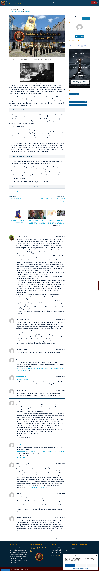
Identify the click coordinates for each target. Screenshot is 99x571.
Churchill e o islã (27, 11)
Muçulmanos (18, 191)
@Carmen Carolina (22, 380)
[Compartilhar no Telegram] (78, 45)
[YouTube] (42, 548)
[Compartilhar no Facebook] (70, 45)
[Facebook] (31, 548)
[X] (40, 548)
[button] (96, 555)
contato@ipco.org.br (61, 555)
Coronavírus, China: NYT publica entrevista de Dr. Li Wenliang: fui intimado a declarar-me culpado (56, 222)
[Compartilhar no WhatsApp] (82, 45)
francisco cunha (21, 376)
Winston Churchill (39, 191)
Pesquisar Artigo (73, 16)
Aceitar (69, 565)
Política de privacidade (84, 568)
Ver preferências (92, 565)
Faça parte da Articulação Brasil (79, 82)
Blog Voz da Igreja (22, 457)
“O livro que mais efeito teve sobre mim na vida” (18, 221)
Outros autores (13, 59)
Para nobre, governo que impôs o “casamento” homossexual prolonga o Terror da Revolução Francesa (37, 223)
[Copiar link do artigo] (85, 45)
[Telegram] (37, 548)
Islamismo (13, 191)
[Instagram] (34, 548)
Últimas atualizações (37, 59)
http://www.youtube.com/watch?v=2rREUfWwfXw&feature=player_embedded (40, 451)
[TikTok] (45, 548)
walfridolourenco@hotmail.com (40, 487)
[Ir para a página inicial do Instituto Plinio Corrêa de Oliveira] (39, 557)
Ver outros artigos (80, 36)
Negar (80, 565)
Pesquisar (86, 18)
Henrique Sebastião (22, 444)
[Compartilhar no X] (74, 45)
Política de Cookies (76, 568)
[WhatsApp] (31, 551)
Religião (23, 191)
